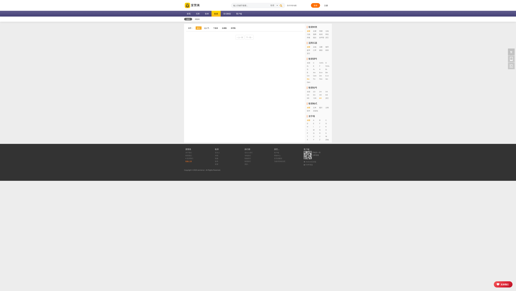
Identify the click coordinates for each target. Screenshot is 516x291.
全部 (308, 31)
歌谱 (216, 164)
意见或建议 (278, 158)
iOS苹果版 (309, 164)
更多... (247, 164)
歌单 (216, 161)
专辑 (216, 155)
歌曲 (216, 158)
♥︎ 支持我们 (189, 158)
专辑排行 (248, 155)
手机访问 (511, 59)
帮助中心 (277, 155)
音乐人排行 (249, 152)
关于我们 (188, 152)
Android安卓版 (310, 161)
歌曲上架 (188, 161)
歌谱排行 (248, 161)
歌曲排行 (248, 158)
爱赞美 (195, 5)
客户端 (276, 152)
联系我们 (188, 155)
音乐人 (217, 152)
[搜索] (281, 5)
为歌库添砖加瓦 (279, 161)
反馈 (511, 66)
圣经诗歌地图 (292, 5)
